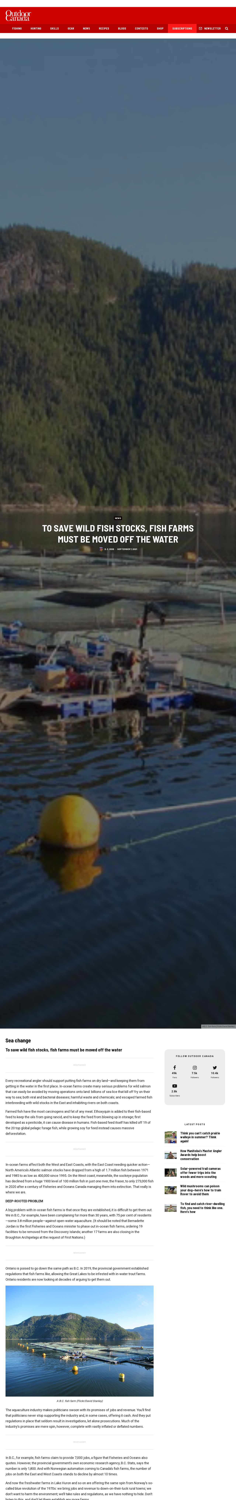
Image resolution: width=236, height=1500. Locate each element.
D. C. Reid (109, 549)
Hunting (36, 28)
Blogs (122, 28)
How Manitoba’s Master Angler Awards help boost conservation (201, 1155)
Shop (160, 28)
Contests (141, 28)
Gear (71, 28)
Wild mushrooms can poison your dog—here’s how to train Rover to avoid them (200, 1190)
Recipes (104, 28)
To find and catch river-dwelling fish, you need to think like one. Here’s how (202, 1208)
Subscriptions (182, 28)
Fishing (17, 28)
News (86, 28)
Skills (54, 28)
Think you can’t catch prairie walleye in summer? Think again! (200, 1137)
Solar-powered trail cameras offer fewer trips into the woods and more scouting (200, 1172)
